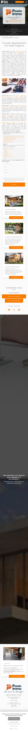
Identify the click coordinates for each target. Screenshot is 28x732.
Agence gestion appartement (9, 138)
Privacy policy (14, 728)
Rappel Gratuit (19, 1)
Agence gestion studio (8, 141)
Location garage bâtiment (13, 237)
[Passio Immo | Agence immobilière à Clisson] (4, 2)
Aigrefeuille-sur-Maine (8, 148)
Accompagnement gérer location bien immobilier (13, 136)
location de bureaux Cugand (10, 115)
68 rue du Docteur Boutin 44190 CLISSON (14, 31)
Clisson (5, 149)
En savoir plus (16, 217)
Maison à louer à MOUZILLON (13, 665)
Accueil (2, 36)
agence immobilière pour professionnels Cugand (14, 96)
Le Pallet (5, 153)
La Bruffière (6, 152)
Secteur (6, 36)
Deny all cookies (14, 722)
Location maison (10, 209)
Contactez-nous (14, 34)
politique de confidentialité (11, 181)
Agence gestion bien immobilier (10, 139)
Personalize (14, 726)
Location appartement (12, 267)
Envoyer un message (14, 296)
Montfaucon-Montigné (8, 156)
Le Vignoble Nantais (8, 154)
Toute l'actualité (16, 676)
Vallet (5, 157)
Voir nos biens (13, 300)
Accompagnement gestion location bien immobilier (14, 137)
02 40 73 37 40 (15, 21)
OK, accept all (14, 718)
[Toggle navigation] (26, 1)
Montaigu (6, 155)
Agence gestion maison (8, 140)
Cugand (11, 36)
